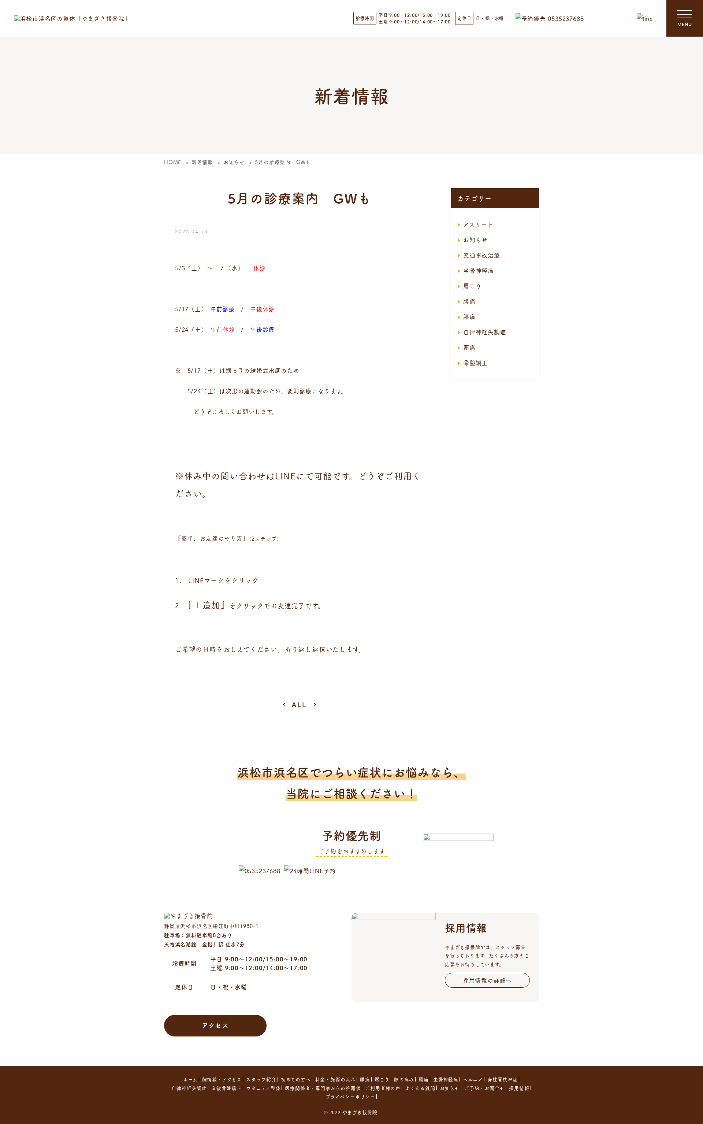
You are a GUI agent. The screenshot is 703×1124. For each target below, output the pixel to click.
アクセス (215, 1025)
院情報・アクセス (222, 1079)
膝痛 (469, 316)
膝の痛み (404, 1079)
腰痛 (469, 301)
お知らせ (475, 239)
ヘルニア (473, 1079)
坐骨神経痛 (478, 270)
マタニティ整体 (263, 1088)
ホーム (190, 1079)
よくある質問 (420, 1088)
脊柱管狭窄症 (502, 1079)
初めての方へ (296, 1079)
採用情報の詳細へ (487, 980)
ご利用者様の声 (383, 1088)
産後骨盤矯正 (226, 1088)
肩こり (472, 286)
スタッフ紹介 (261, 1079)
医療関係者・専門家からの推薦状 (323, 1088)
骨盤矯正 (475, 363)
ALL (299, 704)
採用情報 (519, 1088)
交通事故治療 (481, 255)
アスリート (478, 224)
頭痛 (469, 347)
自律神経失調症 (484, 332)
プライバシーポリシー (350, 1096)
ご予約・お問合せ (484, 1088)
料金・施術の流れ (335, 1079)
